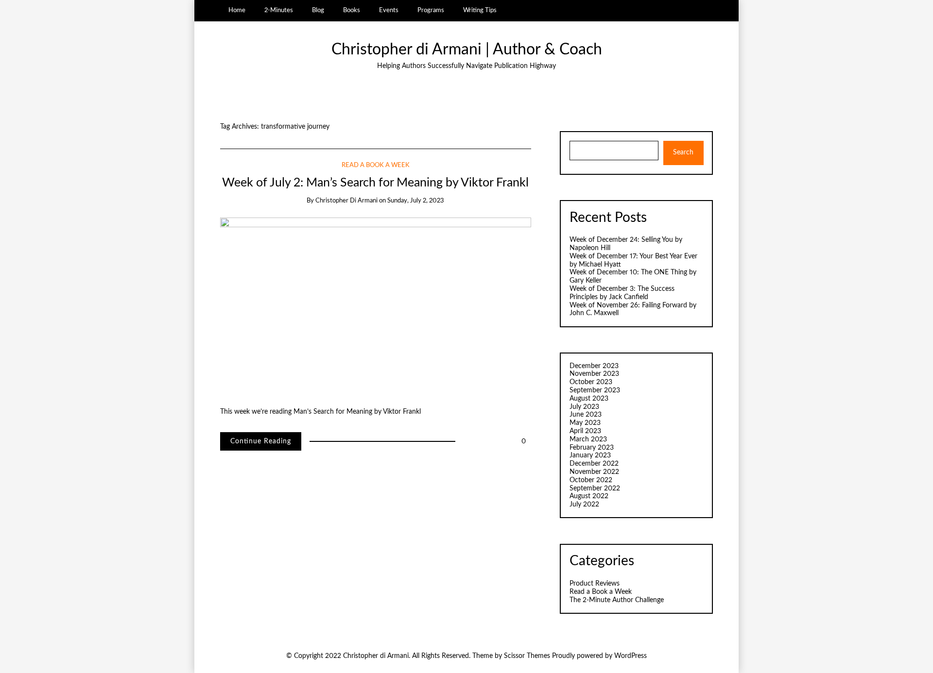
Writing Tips (480, 10)
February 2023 (592, 447)
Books (351, 10)
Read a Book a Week (376, 165)
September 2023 (595, 390)
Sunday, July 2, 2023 (415, 201)
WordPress (630, 656)
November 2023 (594, 373)
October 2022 (591, 480)
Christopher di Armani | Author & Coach (466, 49)
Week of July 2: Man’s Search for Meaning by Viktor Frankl (375, 183)
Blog (318, 10)
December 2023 (594, 366)
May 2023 (585, 423)
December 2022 (594, 463)
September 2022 (595, 488)
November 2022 (594, 472)
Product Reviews (595, 583)
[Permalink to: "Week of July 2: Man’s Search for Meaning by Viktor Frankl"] (375, 304)
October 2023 (591, 382)
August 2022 (589, 496)
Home (236, 10)
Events (388, 10)
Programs (430, 10)
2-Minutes (278, 10)
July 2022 (584, 504)
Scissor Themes (527, 656)
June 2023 (586, 414)
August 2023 (589, 398)
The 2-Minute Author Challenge (617, 600)
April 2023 (585, 431)
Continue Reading (260, 441)
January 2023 (590, 455)
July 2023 (584, 407)
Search (683, 152)
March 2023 (588, 439)
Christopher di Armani (346, 201)
